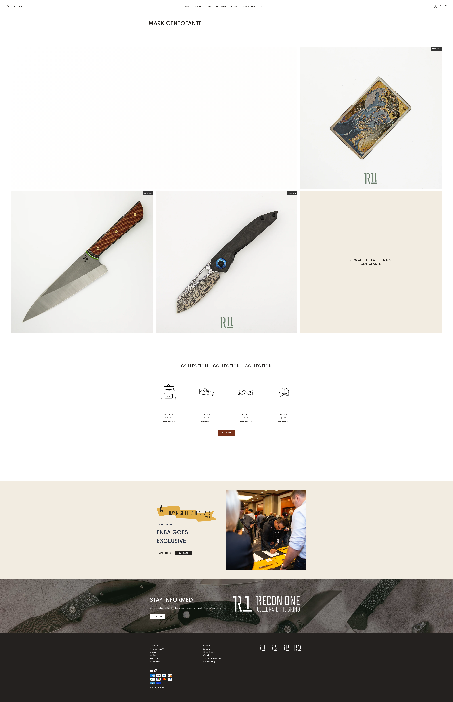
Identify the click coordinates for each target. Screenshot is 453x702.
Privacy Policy (209, 661)
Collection (194, 366)
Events (235, 6)
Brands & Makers (202, 6)
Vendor (168, 411)
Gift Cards (154, 658)
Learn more (165, 553)
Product (168, 414)
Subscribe (157, 616)
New (187, 6)
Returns (206, 648)
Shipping (207, 655)
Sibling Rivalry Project (255, 6)
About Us (154, 645)
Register (153, 655)
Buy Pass (183, 553)
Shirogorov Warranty (212, 658)
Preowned (221, 6)
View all (226, 432)
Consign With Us (157, 648)
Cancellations (209, 652)
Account (153, 652)
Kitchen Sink (155, 661)
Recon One (161, 688)
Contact (206, 645)
